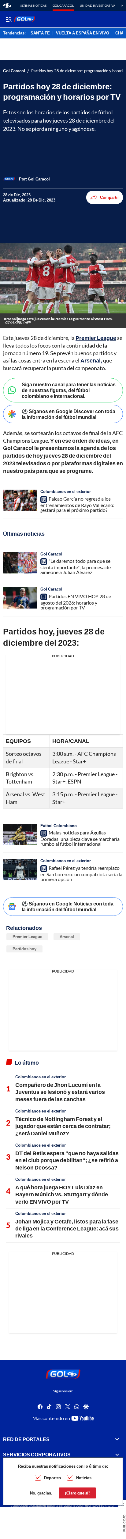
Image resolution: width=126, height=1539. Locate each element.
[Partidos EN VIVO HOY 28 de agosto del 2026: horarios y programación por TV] (20, 598)
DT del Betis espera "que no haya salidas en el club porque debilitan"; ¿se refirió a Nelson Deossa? (67, 1160)
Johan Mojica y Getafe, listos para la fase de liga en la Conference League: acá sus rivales (67, 1228)
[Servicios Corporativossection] (117, 1454)
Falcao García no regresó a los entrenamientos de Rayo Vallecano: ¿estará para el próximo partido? (77, 504)
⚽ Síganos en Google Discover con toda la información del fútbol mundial (68, 414)
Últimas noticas (33, 5)
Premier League (27, 936)
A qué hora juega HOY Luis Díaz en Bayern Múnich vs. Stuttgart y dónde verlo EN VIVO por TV (61, 1194)
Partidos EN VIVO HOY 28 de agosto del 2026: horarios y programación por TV (75, 601)
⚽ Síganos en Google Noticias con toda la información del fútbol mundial (67, 906)
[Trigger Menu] (8, 19)
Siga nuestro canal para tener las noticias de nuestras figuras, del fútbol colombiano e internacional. (69, 390)
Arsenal (67, 936)
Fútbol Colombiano (58, 825)
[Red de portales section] (117, 1439)
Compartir (109, 197)
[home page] (7, 5)
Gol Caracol (63, 5)
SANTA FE (40, 33)
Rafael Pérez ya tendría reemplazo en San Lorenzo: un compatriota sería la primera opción (81, 873)
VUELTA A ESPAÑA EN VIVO (82, 33)
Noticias (83, 1477)
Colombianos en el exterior (65, 491)
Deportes (52, 1477)
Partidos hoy (24, 948)
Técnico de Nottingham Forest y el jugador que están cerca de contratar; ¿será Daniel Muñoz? (63, 1126)
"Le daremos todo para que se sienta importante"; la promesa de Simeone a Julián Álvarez (75, 566)
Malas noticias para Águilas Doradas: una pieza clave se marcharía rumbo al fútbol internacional (80, 838)
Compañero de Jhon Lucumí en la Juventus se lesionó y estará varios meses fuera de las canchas (60, 1091)
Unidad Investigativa (97, 5)
